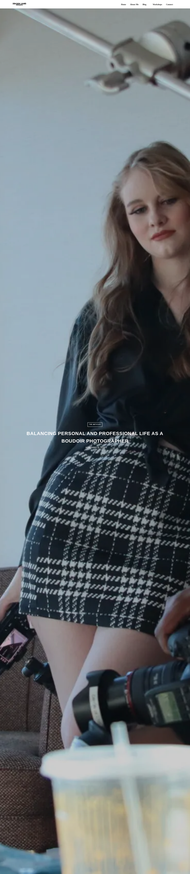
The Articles (95, 424)
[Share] (176, 4)
